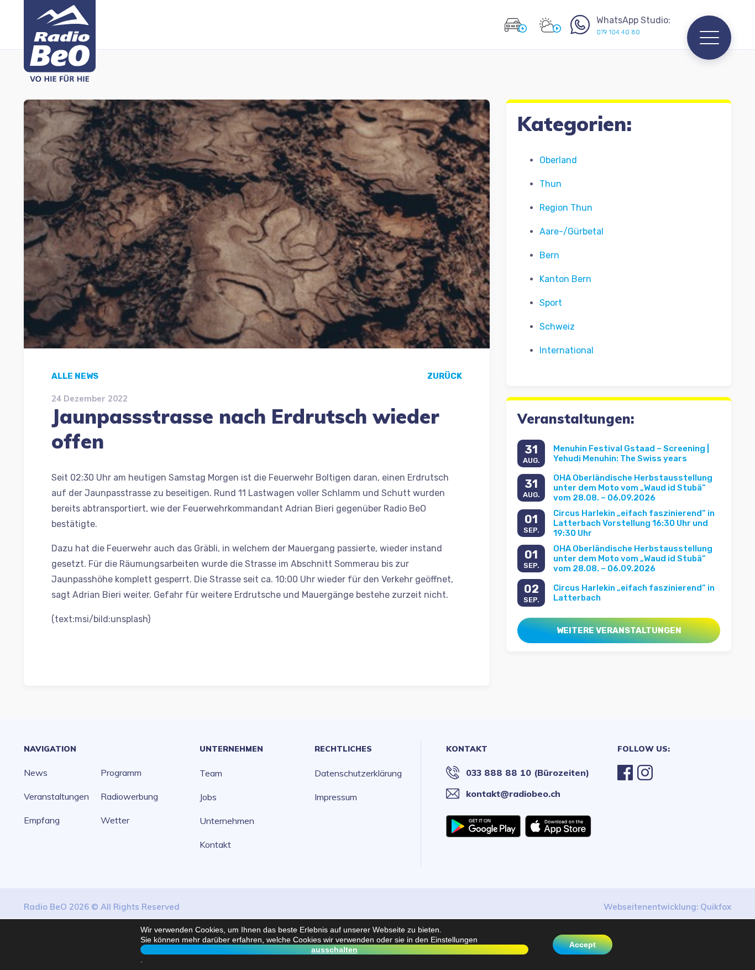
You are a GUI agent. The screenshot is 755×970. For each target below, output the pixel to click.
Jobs (208, 796)
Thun (550, 184)
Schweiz (557, 326)
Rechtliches (343, 749)
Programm (121, 772)
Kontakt (215, 844)
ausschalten (334, 949)
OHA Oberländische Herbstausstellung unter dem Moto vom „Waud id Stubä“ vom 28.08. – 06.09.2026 (632, 488)
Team (211, 773)
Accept (582, 944)
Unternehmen (231, 749)
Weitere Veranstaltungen (619, 630)
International (566, 350)
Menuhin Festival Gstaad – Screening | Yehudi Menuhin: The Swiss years (631, 453)
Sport (550, 303)
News (36, 772)
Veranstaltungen (56, 796)
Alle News (74, 376)
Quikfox (715, 906)
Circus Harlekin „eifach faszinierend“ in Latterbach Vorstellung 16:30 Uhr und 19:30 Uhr (634, 523)
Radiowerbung (129, 796)
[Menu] (709, 37)
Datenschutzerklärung (358, 773)
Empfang (42, 820)
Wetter (115, 820)
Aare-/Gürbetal (571, 231)
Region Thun (566, 207)
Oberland (558, 160)
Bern (549, 255)
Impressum (335, 796)
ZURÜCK (444, 376)
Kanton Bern (565, 279)
